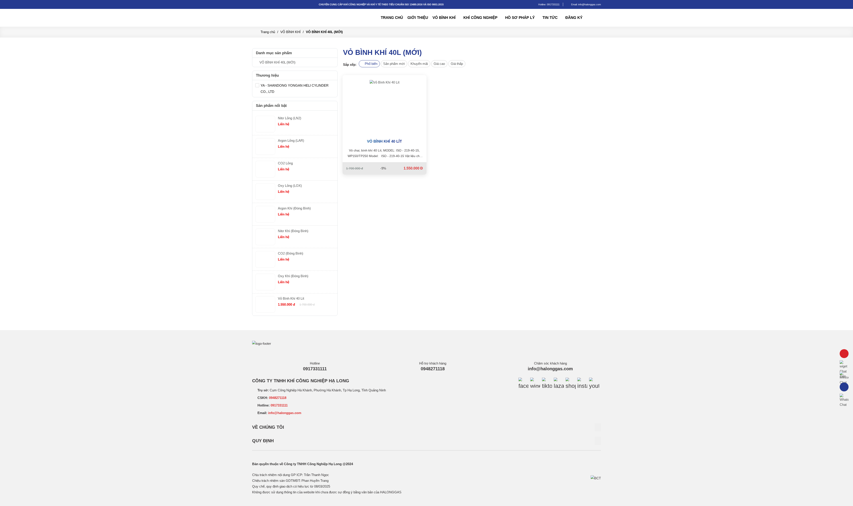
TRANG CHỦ (392, 18)
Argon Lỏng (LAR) (291, 140)
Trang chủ (268, 32)
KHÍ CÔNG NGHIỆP (480, 18)
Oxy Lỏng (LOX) (290, 185)
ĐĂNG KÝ (573, 18)
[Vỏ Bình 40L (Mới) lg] (283, 13)
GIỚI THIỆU (417, 18)
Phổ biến (370, 64)
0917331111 (553, 4)
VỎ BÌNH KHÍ (444, 18)
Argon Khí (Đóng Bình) (294, 208)
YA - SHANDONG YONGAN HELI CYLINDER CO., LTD (295, 89)
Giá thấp (457, 64)
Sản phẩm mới (394, 64)
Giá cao (439, 64)
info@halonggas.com (550, 368)
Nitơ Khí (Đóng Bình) (293, 231)
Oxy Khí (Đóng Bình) (293, 276)
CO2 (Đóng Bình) (290, 253)
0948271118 (433, 368)
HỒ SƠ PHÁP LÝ (520, 18)
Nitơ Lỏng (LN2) (289, 118)
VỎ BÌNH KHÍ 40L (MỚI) (324, 32)
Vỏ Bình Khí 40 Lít (384, 141)
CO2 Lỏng (285, 163)
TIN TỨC (550, 18)
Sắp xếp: (350, 64)
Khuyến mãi (419, 64)
